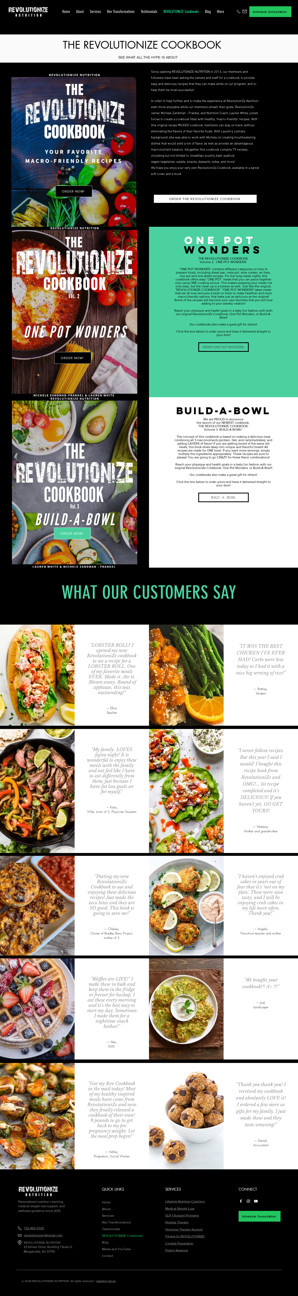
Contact (107, 1255)
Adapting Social (106, 1281)
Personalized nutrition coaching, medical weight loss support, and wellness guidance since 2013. (41, 1206)
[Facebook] (241, 1201)
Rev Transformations (116, 1222)
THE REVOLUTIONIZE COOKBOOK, (223, 258)
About (106, 1209)
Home (106, 1202)
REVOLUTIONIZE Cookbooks (121, 1235)
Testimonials (111, 1229)
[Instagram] (248, 1201)
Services (108, 1215)
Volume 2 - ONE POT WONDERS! (223, 262)
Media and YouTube (116, 1249)
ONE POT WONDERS (195, 269)
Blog (105, 1242)
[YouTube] (256, 1201)
